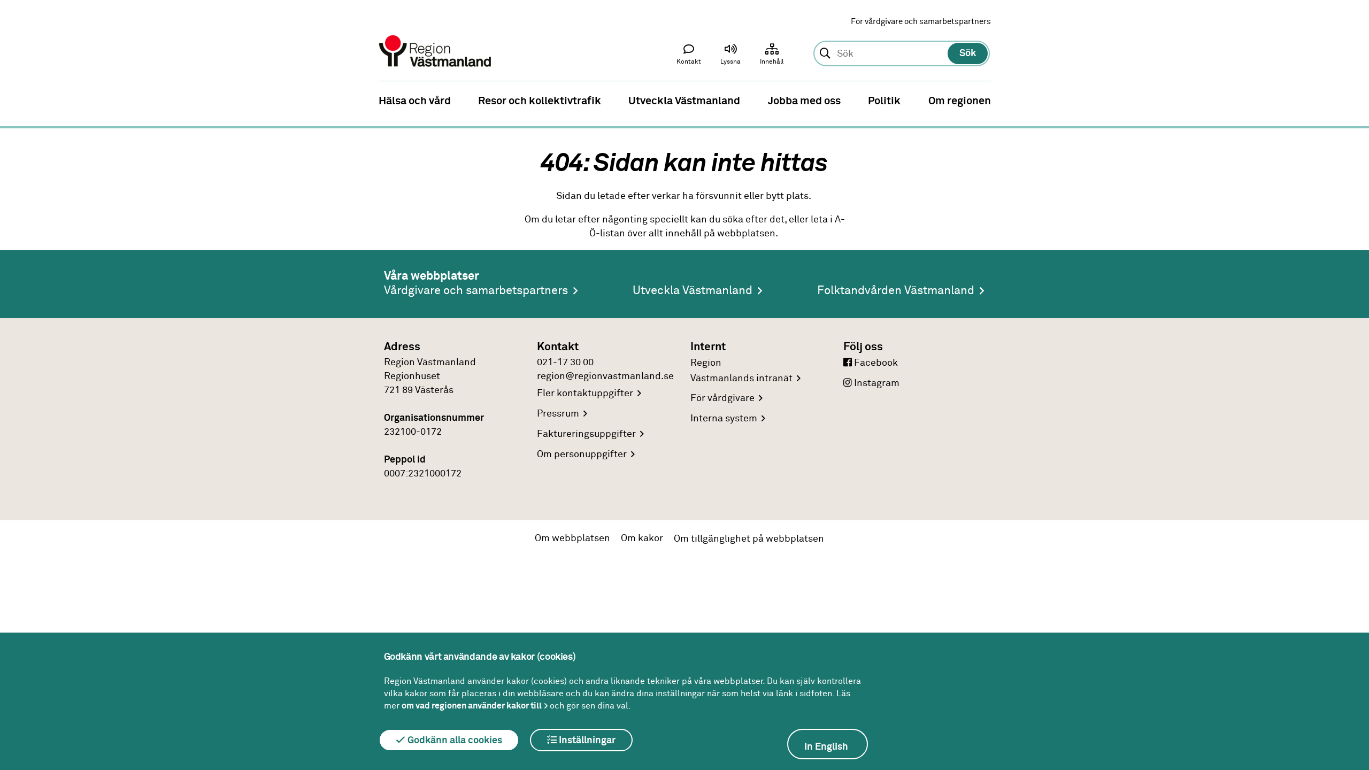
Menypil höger (1353, 100)
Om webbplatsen (572, 538)
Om (582, 454)
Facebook (875, 363)
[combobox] (901, 54)
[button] (730, 56)
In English (826, 747)
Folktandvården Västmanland (895, 291)
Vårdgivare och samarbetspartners (476, 291)
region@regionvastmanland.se (605, 376)
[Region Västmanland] (436, 36)
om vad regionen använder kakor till (472, 706)
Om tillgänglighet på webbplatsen (749, 539)
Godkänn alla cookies (453, 740)
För (722, 398)
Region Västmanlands (741, 370)
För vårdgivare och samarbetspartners (921, 22)
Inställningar (586, 740)
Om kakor (642, 538)
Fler (585, 393)
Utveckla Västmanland (692, 291)
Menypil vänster (16, 100)
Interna (723, 419)
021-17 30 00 (565, 362)
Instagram (875, 383)
